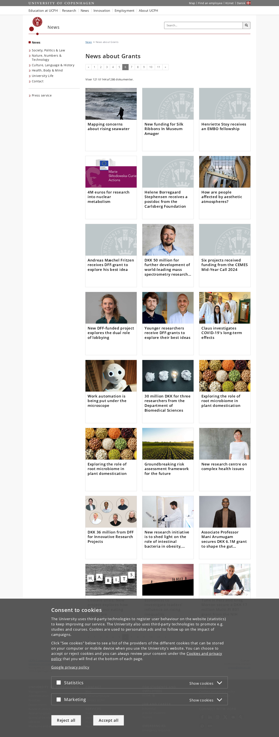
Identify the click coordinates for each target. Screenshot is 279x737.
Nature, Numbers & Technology (46, 57)
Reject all (66, 720)
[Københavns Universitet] (36, 26)
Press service (42, 95)
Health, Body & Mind (47, 70)
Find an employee (210, 3)
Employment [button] (124, 10)
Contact (37, 81)
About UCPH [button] (148, 10)
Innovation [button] (102, 10)
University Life (43, 76)
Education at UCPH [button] (43, 10)
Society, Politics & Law (48, 50)
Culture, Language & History (53, 65)
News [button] (85, 10)
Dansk (241, 3)
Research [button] (69, 10)
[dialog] (139, 668)
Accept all (108, 720)
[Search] (246, 25)
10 (151, 67)
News (36, 42)
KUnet (229, 3)
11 (158, 67)
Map (192, 3)
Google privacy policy (70, 667)
